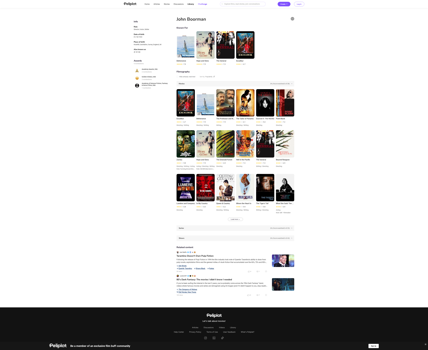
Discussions (179, 4)
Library (191, 4)
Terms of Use (212, 332)
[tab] (235, 83)
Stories (167, 4)
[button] (292, 19)
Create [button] (282, 4)
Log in (299, 4)
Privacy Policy (195, 332)
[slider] (180, 64)
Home (147, 4)
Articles (157, 4)
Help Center (179, 332)
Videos (222, 327)
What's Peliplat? (247, 332)
